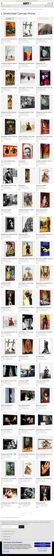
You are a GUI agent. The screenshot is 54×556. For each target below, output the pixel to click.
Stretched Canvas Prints (36, 9)
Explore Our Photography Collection (27, 1)
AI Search (51, 5)
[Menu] (2, 3)
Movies (9, 9)
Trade (49, 3)
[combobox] (22, 6)
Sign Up (21, 526)
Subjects (3, 9)
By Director (16, 9)
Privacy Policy (6, 551)
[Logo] (27, 3)
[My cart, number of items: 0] (52, 3)
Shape (15, 18)
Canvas (26, 9)
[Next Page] (31, 513)
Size (3, 18)
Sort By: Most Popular (43, 18)
